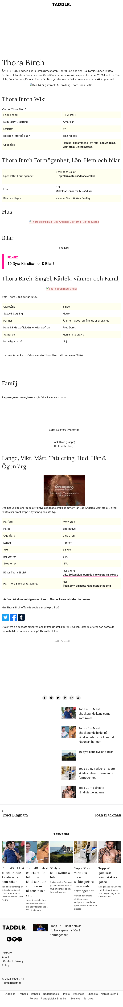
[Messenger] (51, 697)
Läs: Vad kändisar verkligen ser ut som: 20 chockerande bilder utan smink (46, 599)
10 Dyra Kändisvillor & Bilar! (31, 264)
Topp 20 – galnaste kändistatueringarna (87, 585)
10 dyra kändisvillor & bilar (95, 752)
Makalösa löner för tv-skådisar (74, 191)
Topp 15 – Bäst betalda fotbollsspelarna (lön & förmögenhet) (66, 930)
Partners (7, 953)
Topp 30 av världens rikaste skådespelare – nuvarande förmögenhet (96, 773)
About (5, 957)
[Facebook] (44, 697)
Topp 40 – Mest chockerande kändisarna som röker (94, 713)
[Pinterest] (64, 697)
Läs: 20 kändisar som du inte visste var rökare (90, 574)
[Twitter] (58, 697)
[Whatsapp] (71, 697)
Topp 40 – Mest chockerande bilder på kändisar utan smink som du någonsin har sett (37, 881)
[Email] (78, 697)
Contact (8, 961)
